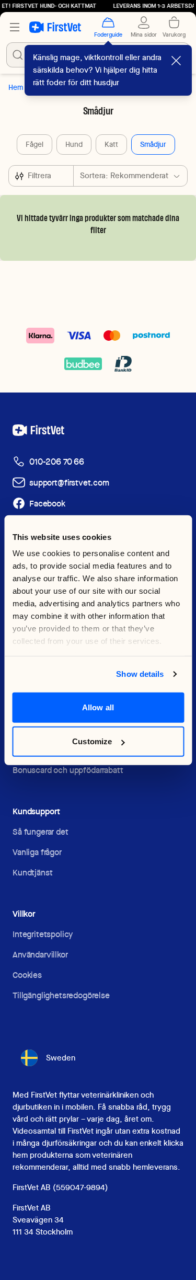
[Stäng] (176, 60)
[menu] (14, 27)
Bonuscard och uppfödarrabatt (68, 770)
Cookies (27, 975)
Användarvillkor (40, 954)
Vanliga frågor (37, 852)
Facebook (47, 503)
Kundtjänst (32, 872)
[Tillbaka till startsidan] (55, 27)
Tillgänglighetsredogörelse (61, 995)
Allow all (98, 706)
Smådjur (153, 144)
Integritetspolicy (43, 934)
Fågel (34, 144)
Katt (111, 144)
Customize (92, 741)
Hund (74, 144)
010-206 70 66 (56, 461)
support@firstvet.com (69, 482)
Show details (140, 674)
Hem (15, 87)
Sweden (60, 1058)
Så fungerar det (40, 831)
